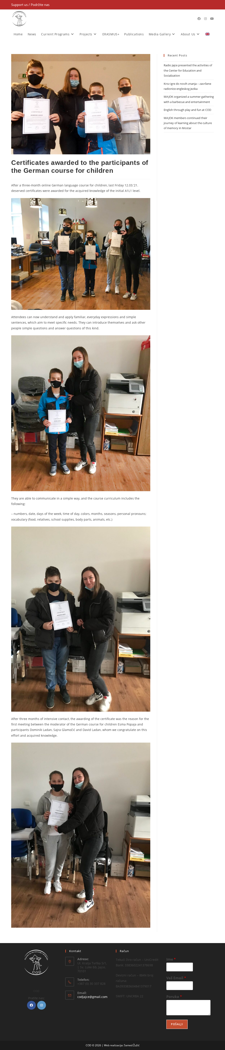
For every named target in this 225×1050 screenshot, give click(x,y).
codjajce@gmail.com (92, 997)
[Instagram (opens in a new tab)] (205, 18)
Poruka (174, 996)
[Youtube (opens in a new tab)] (212, 18)
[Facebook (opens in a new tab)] (199, 18)
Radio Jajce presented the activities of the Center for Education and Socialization (188, 70)
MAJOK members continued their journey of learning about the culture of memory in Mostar (188, 123)
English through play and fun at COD (187, 110)
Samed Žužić (132, 1045)
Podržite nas (40, 4)
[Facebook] (31, 1005)
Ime (171, 959)
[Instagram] (41, 1005)
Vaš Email (176, 978)
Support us (20, 4)
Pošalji (177, 1024)
